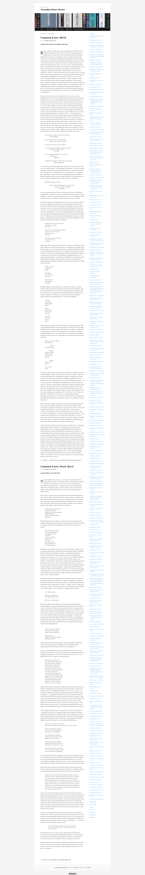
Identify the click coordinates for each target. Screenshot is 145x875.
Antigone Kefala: (96, 413)
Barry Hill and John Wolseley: (96, 617)
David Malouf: (96, 345)
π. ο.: (96, 450)
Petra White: (94, 219)
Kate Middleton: (95, 377)
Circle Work (62, 460)
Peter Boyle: (96, 199)
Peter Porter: (96, 711)
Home (42, 29)
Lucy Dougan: (96, 174)
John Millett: (96, 713)
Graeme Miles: (95, 556)
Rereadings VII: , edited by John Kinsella (96, 170)
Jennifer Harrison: (95, 355)
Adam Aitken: (95, 204)
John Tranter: (95, 458)
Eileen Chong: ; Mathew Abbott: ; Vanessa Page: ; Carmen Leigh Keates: (97, 581)
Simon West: (95, 127)
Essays (62, 29)
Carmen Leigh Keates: (97, 420)
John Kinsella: (96, 67)
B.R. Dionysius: (95, 527)
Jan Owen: (96, 730)
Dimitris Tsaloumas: (97, 777)
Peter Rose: (96, 84)
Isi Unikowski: (95, 87)
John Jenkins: (97, 310)
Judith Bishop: (95, 364)
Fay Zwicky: (94, 782)
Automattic (76, 867)
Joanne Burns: (95, 626)
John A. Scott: (96, 280)
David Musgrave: (97, 295)
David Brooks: (97, 118)
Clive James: (97, 332)
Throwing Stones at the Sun (75, 460)
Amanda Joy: (97, 407)
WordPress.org (93, 817)
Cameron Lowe (56, 460)
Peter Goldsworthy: (96, 40)
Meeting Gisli (93, 801)
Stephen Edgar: (97, 129)
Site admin (88, 867)
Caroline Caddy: (97, 624)
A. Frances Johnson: (96, 202)
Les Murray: (97, 461)
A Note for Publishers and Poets (52, 29)
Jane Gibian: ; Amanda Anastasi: (96, 224)
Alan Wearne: (96, 96)
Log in (91, 809)
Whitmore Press (68, 859)
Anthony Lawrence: (97, 441)
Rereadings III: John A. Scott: (96, 337)
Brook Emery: (95, 550)
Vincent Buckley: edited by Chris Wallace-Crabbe (96, 707)
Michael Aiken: (97, 352)
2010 (51, 859)
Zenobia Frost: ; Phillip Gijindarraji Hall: (96, 497)
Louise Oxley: (95, 49)
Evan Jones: (96, 481)
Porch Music (67, 460)
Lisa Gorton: (96, 532)
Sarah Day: (94, 162)
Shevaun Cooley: (95, 400)
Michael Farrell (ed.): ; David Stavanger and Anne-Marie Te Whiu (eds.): (97, 290)
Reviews (45, 460)
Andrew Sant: (94, 691)
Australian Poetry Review (52, 9)
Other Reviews (69, 29)
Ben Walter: (95, 60)
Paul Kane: (96, 721)
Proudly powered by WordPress (61, 867)
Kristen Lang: (96, 232)
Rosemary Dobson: (96, 587)
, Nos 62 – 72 (96, 750)
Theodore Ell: (97, 177)
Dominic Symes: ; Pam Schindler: (96, 152)
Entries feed (92, 812)
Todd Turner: (94, 269)
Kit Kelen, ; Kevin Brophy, (97, 341)
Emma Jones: (96, 696)
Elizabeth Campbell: (95, 621)
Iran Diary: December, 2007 (96, 753)
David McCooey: (96, 425)
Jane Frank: (96, 52)
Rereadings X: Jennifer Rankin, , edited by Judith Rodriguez (97, 56)
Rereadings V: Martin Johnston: (96, 254)
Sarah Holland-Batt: (96, 148)
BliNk (52, 460)
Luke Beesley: (96, 792)
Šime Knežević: (96, 89)
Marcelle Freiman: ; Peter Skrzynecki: (96, 187)
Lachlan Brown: (96, 559)
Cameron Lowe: (53, 37)
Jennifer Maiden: (97, 444)
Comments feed (93, 814)
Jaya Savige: (96, 262)
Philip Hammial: (96, 143)
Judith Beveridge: (97, 106)
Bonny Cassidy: (96, 502)
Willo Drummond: (97, 145)
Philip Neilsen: (97, 361)
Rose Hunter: (95, 250)
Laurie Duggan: (96, 680)
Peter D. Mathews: (96, 158)
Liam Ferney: (96, 42)
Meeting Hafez (93, 804)
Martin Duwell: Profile (78, 29)
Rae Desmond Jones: (96, 716)
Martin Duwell (53, 40)
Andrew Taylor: (96, 136)
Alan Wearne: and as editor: (96, 393)
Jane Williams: (97, 371)
